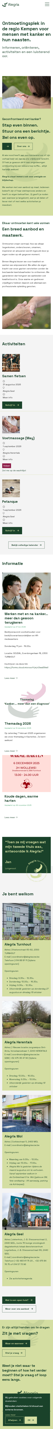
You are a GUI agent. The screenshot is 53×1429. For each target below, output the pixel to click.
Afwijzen (12, 1420)
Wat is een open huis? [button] (17, 1300)
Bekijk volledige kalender (24, 545)
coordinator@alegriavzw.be (25, 956)
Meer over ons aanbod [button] (17, 1308)
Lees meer (10, 678)
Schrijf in (10, 405)
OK (29, 1420)
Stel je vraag (12, 1353)
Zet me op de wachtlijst (14, 470)
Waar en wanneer (14, 1343)
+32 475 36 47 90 (19, 1058)
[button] (7, 146)
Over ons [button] (21, 146)
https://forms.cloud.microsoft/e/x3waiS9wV (26, 667)
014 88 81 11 (21, 960)
